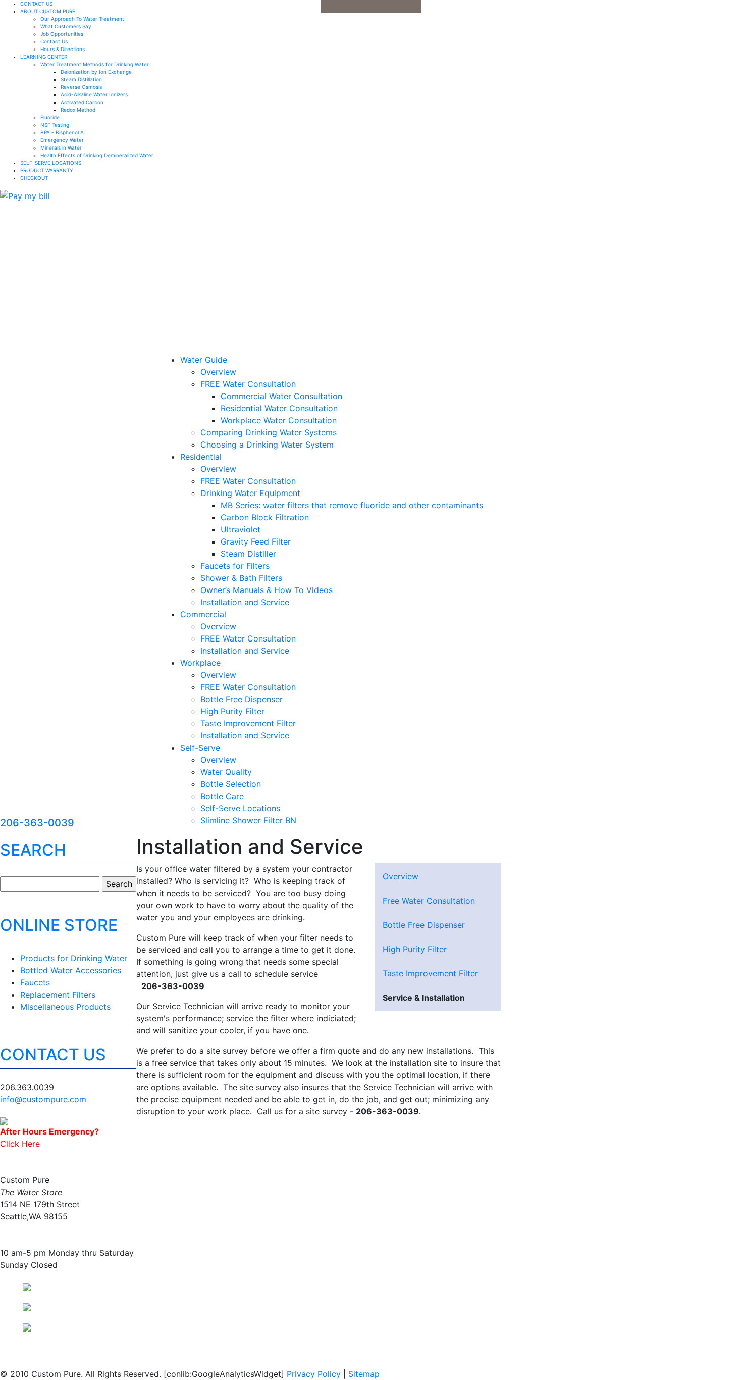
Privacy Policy (314, 1374)
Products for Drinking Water (73, 958)
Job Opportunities (61, 34)
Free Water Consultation (429, 901)
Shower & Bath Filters (241, 578)
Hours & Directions (62, 49)
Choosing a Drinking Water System (267, 444)
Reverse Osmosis (81, 87)
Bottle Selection (230, 784)
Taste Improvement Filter (248, 723)
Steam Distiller (248, 554)
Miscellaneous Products (65, 1007)
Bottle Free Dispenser (241, 699)
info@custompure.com (43, 1099)
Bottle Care (222, 796)
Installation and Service (244, 602)
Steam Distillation (81, 79)
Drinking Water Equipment (250, 493)
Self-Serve (200, 748)
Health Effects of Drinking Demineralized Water (96, 155)
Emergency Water (62, 140)
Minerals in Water (61, 147)
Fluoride (50, 117)
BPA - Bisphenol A (62, 132)
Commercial (203, 614)
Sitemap (364, 1374)
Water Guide (203, 360)
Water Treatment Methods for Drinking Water (94, 64)
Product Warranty (46, 170)
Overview (218, 372)
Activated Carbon (82, 102)
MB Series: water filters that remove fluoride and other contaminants (352, 505)
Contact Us (36, 4)
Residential (201, 457)
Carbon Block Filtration (265, 517)
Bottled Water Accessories (70, 970)
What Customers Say (65, 26)
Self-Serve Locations (50, 163)
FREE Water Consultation (248, 384)
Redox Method (78, 110)
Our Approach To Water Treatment (82, 19)
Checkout (34, 178)
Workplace (200, 663)
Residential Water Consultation (279, 408)
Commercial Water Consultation (281, 396)
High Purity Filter (232, 711)
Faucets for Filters (235, 566)
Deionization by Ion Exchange (96, 72)
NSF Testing (54, 125)
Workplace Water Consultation (279, 420)
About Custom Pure (47, 11)
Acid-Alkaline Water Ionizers (94, 94)
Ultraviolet (240, 529)
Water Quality (226, 772)
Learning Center (43, 57)
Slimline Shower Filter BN (248, 820)
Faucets (35, 982)
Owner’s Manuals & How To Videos (266, 590)
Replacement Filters (57, 995)
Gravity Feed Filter (256, 541)
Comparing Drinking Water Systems (268, 432)
